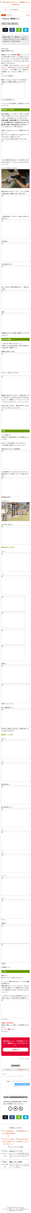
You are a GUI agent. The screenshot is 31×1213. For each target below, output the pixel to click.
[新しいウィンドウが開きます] (10, 1108)
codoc (27, 1058)
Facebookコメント (22, 1069)
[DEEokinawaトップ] (1, 10)
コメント (8, 1069)
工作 (9, 23)
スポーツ (4, 23)
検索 (28, 3)
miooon (28, 15)
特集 (4, 15)
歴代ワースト (14, 23)
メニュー (3, 3)
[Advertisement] (15, 1186)
